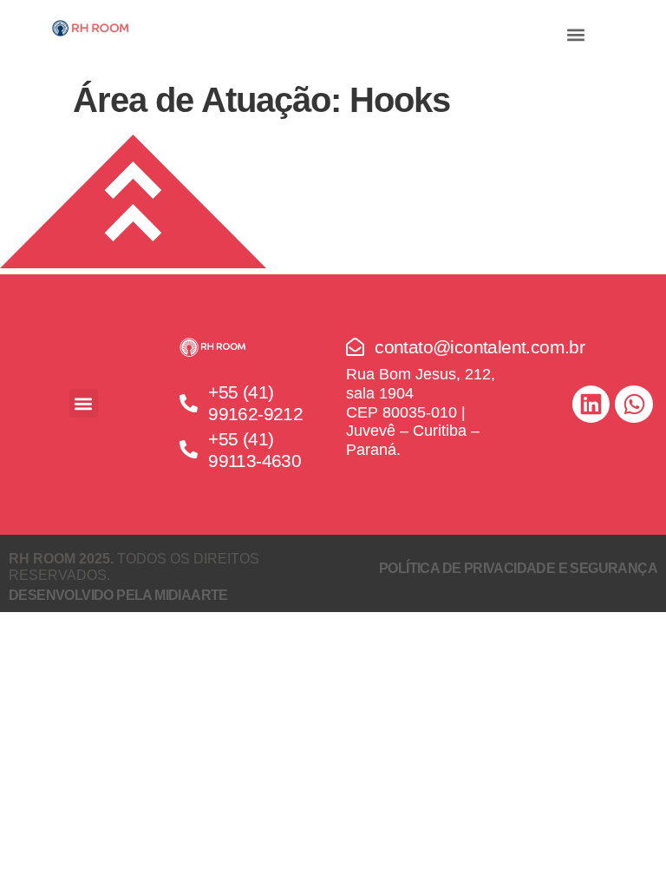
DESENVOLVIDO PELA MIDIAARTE (118, 595)
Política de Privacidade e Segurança (518, 568)
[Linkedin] (591, 404)
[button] (575, 34)
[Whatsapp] (633, 404)
